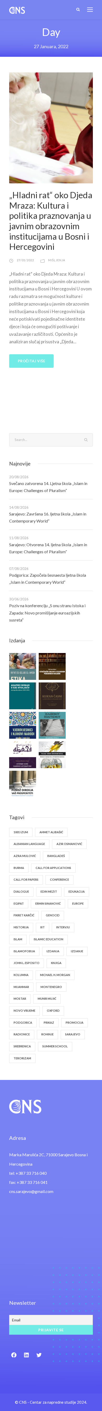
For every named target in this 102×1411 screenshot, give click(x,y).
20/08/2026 (19, 477)
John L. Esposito (26, 963)
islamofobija (24, 951)
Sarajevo (72, 1034)
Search (86, 439)
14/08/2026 (19, 507)
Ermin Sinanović (48, 903)
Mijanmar (21, 987)
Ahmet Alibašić (51, 832)
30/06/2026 (19, 599)
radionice (22, 1034)
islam (18, 939)
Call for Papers (26, 879)
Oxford (53, 1010)
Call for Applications (53, 867)
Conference (59, 879)
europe (78, 903)
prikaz (49, 1022)
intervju (63, 927)
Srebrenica (22, 1046)
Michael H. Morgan (55, 975)
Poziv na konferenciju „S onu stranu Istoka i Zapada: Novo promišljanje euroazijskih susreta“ (47, 612)
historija (21, 927)
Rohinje (47, 1034)
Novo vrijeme (24, 1010)
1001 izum (21, 832)
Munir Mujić (47, 998)
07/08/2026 (19, 569)
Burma (19, 867)
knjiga (56, 963)
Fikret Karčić (24, 915)
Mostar (20, 998)
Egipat (19, 903)
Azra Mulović (25, 855)
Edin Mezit (49, 891)
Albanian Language (29, 844)
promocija (74, 1022)
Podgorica (23, 1022)
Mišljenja (56, 260)
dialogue (21, 891)
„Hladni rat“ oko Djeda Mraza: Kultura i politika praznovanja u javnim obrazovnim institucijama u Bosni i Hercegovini (50, 221)
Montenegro (51, 987)
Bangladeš (56, 855)
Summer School (55, 1046)
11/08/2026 (19, 538)
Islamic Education (48, 939)
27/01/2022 (25, 260)
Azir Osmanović (69, 844)
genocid (53, 915)
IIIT (42, 927)
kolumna (21, 975)
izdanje (77, 951)
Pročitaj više (31, 361)
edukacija (77, 891)
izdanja (53, 951)
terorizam (22, 1058)
